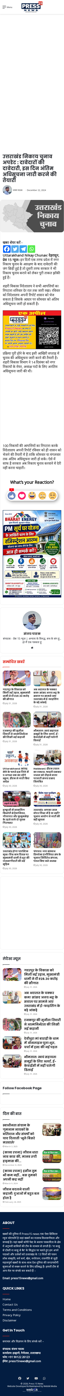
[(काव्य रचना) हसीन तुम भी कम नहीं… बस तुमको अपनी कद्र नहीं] (51, 1175)
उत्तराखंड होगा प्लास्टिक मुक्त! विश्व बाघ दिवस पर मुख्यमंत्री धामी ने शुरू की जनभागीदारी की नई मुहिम (16, 858)
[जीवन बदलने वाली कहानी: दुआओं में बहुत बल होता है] (51, 1193)
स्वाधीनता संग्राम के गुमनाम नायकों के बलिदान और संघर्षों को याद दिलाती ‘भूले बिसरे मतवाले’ (19, 1134)
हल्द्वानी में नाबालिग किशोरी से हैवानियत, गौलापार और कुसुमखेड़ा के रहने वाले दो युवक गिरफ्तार (16, 816)
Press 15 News (36, 1383)
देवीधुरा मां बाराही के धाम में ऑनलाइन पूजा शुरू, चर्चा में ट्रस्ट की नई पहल (41, 1042)
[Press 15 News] (32, 7)
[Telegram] (23, 249)
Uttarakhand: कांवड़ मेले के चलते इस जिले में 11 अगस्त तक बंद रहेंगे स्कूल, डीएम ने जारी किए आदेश (16, 775)
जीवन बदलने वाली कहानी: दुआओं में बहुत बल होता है (21, 1193)
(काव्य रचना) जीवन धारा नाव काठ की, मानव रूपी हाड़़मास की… (20, 1156)
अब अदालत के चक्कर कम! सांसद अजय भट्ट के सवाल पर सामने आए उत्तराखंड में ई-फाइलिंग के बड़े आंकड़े (46, 696)
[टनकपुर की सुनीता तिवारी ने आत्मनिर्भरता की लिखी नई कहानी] (17, 719)
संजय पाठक (17, 190)
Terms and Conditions (17, 1310)
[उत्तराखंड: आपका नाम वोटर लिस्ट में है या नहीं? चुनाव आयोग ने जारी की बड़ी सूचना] (47, 799)
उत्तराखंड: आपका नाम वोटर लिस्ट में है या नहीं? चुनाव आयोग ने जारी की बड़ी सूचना (46, 814)
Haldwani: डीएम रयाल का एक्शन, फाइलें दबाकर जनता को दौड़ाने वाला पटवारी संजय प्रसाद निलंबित (47, 775)
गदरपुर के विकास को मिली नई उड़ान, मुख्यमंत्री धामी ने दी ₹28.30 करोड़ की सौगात (16, 694)
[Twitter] (15, 249)
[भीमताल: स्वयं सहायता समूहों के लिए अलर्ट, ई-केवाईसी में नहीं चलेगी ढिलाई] (47, 719)
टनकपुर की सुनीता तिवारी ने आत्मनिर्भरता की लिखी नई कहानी (15, 734)
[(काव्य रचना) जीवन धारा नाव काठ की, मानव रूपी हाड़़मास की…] (51, 1156)
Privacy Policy (12, 1315)
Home (7, 1299)
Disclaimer (10, 1320)
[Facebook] (7, 249)
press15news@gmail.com (25, 1361)
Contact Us (10, 1304)
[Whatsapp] (31, 249)
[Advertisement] (32, 49)
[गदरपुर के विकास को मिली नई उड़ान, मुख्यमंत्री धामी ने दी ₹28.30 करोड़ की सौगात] (17, 678)
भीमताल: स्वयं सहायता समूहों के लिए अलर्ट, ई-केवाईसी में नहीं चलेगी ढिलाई (46, 735)
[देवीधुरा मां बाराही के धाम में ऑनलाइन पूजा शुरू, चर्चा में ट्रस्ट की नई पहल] (12, 1042)
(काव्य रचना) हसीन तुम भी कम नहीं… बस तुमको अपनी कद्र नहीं (20, 1175)
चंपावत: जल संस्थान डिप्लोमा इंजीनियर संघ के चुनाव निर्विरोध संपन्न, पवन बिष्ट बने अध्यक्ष (47, 856)
